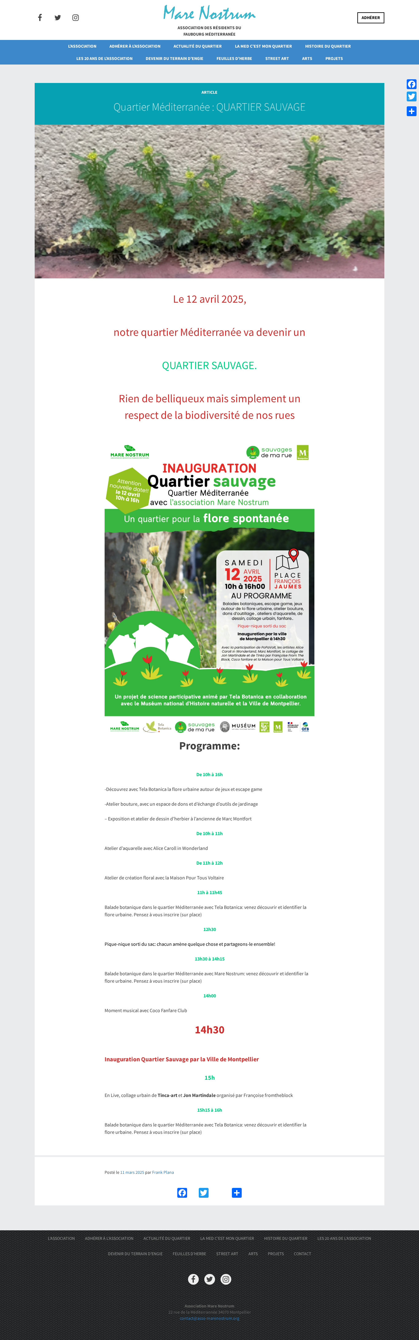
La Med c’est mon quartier (263, 46)
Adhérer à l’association (135, 46)
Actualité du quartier (198, 46)
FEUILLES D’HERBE (234, 58)
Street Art (277, 58)
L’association (82, 46)
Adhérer (371, 17)
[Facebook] (412, 84)
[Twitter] (412, 96)
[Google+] (412, 104)
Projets (334, 58)
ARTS (307, 58)
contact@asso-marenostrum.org (209, 1318)
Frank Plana (163, 1172)
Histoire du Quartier (328, 46)
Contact (302, 1253)
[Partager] (412, 111)
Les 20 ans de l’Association (104, 58)
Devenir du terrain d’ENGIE (174, 58)
